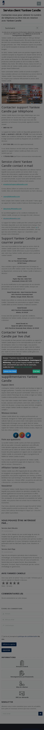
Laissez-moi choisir (10, 371)
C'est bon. (36, 371)
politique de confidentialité (23, 367)
